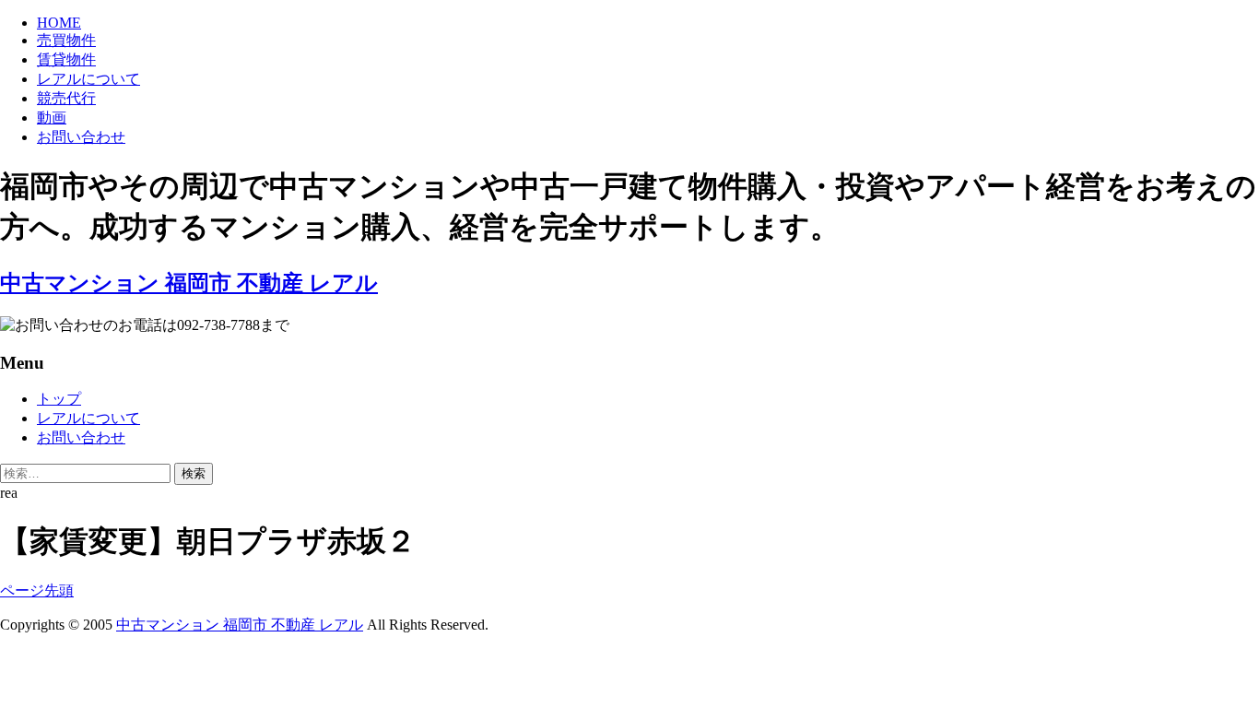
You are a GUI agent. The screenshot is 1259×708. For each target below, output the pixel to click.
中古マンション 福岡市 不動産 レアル (239, 624)
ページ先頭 (37, 590)
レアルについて (88, 79)
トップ (59, 399)
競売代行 (66, 98)
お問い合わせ (81, 137)
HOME (59, 22)
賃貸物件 (66, 59)
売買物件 (66, 40)
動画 (51, 117)
